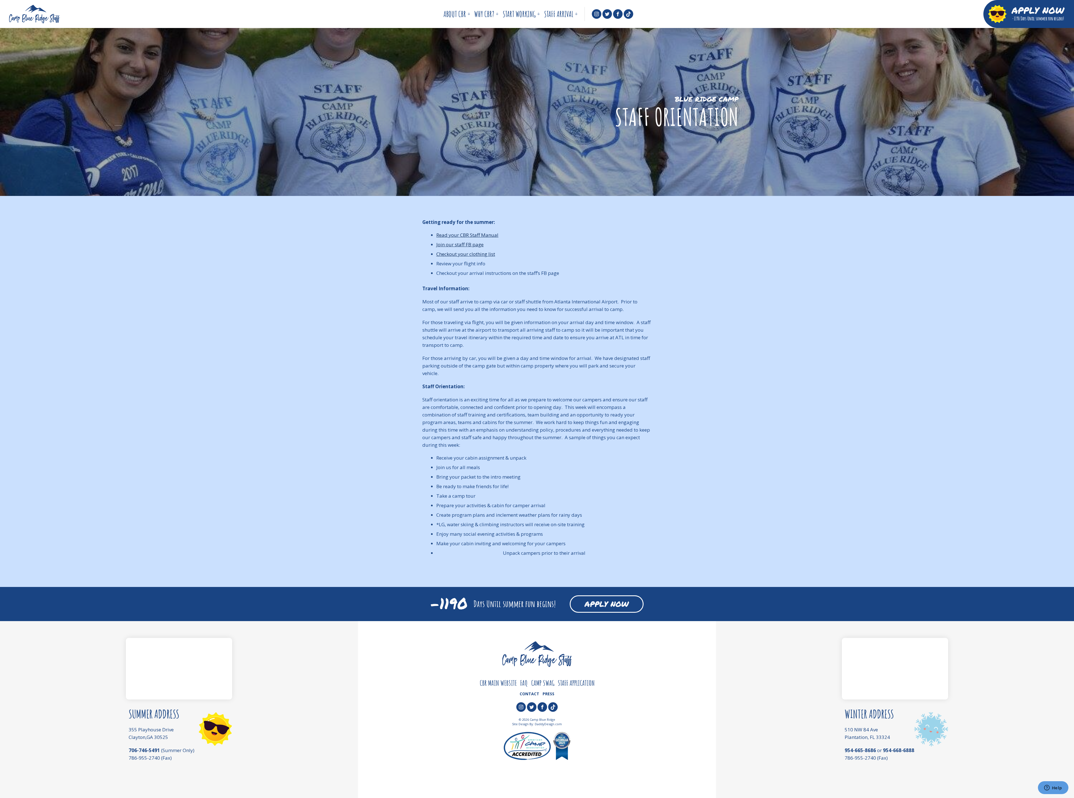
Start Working (518, 16)
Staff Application (576, 682)
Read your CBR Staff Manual (467, 235)
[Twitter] (607, 14)
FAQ (524, 682)
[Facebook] (618, 14)
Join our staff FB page (460, 244)
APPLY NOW (607, 603)
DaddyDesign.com (548, 724)
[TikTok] (628, 14)
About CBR (453, 16)
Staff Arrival (557, 16)
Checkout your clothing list (465, 254)
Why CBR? (483, 16)
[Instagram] (596, 14)
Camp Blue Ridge (34, 14)
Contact (529, 693)
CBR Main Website (498, 682)
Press (548, 693)
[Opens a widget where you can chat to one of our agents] (1053, 788)
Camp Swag (542, 682)
